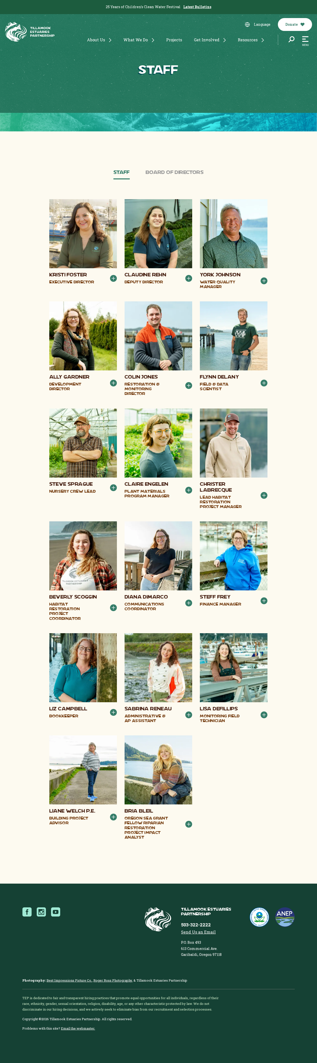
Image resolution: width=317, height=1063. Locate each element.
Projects (174, 39)
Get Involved (206, 39)
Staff (121, 172)
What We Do (135, 39)
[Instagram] (43, 912)
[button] (113, 278)
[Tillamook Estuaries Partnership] (29, 33)
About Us (96, 39)
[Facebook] (28, 912)
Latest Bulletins (197, 6)
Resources (248, 39)
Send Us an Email (198, 932)
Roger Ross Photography (112, 980)
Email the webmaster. (78, 1028)
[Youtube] (57, 912)
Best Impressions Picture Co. (69, 980)
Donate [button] (291, 24)
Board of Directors (175, 172)
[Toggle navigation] (305, 41)
